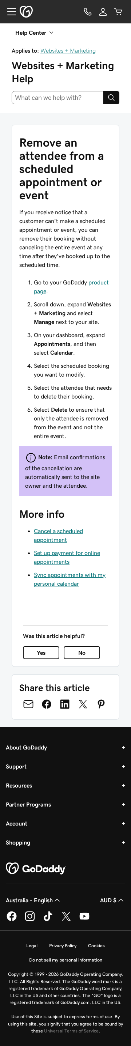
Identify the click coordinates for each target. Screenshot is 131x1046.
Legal (31, 945)
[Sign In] (103, 12)
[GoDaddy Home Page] (36, 868)
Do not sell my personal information (65, 960)
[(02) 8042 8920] (88, 12)
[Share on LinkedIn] (65, 704)
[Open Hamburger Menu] (9, 12)
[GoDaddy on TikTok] (48, 920)
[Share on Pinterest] (101, 704)
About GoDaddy (26, 747)
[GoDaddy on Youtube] (84, 920)
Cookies (96, 945)
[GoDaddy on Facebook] (11, 920)
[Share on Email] (28, 704)
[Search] (111, 97)
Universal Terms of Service (71, 1030)
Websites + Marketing (68, 50)
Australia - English (29, 900)
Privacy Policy (62, 945)
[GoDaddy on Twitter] (66, 920)
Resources (19, 785)
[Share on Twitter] (83, 704)
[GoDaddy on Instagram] (30, 920)
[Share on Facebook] (46, 704)
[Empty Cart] (118, 12)
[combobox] (57, 97)
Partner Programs (28, 804)
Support (16, 766)
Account (16, 823)
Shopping (18, 842)
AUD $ (108, 900)
